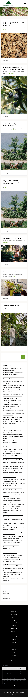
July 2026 (14, 608)
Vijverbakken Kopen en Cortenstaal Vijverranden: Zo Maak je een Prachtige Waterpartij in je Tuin (12, 400)
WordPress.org (6, 598)
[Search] (23, 357)
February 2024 (14, 628)
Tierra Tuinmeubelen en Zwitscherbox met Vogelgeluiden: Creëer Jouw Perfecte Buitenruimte (12, 574)
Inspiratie (14, 649)
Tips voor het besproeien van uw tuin (13, 272)
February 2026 (14, 611)
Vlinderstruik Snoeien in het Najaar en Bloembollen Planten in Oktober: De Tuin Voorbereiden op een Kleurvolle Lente (12, 500)
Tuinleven (14, 655)
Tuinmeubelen (14, 658)
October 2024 (14, 622)
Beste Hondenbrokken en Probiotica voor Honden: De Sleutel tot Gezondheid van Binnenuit (12, 510)
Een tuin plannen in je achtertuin (12, 238)
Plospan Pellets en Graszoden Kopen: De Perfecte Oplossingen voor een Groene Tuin (13, 23)
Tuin (14, 652)
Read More (5, 29)
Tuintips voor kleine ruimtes (11, 305)
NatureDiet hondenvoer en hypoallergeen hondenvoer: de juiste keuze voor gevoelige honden (13, 436)
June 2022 (14, 639)
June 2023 (14, 634)
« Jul (14, 685)
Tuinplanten (14, 660)
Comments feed (6, 596)
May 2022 (14, 642)
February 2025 (14, 620)
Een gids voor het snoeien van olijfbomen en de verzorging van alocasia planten (12, 182)
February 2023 (14, 636)
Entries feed (6, 593)
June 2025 (14, 617)
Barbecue (14, 646)
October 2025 (14, 614)
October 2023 (14, 631)
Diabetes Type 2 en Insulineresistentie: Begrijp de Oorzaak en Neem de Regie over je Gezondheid (13, 494)
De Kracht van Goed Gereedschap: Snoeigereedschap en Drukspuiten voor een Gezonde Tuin (13, 546)
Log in (4, 591)
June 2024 (14, 625)
